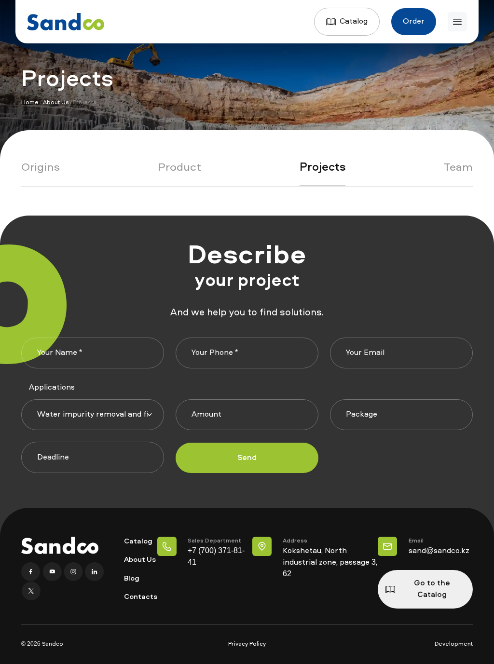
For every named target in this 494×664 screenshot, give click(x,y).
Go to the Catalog (432, 589)
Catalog (354, 22)
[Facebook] (31, 572)
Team (458, 168)
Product (179, 168)
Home (30, 103)
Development (454, 644)
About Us (56, 103)
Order (414, 22)
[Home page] (65, 22)
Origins (40, 168)
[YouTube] (53, 572)
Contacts (140, 597)
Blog (131, 579)
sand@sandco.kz (439, 551)
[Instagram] (74, 572)
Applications (52, 388)
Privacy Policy (247, 644)
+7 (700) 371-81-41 (216, 557)
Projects (322, 168)
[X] (31, 591)
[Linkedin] (94, 572)
